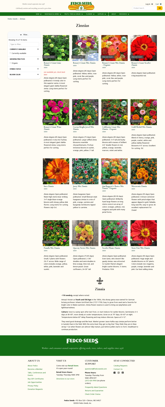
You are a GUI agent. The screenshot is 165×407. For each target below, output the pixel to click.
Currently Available (18, 49)
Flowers (89, 14)
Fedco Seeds (12, 19)
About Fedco (33, 365)
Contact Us (118, 369)
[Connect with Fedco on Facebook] (115, 372)
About (114, 14)
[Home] (81, 6)
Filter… (25, 34)
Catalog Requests (120, 365)
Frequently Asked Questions (96, 387)
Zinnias (22, 19)
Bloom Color (15, 74)
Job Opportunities (35, 382)
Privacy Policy (33, 386)
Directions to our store (65, 379)
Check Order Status (92, 394)
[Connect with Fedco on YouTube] (123, 372)
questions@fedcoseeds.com (96, 369)
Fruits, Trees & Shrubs (72, 14)
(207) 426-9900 (91, 380)
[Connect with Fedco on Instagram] (119, 372)
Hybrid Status (15, 69)
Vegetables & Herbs (52, 14)
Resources (123, 14)
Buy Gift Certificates (36, 379)
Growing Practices (17, 59)
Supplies (101, 14)
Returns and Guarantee (94, 390)
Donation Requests (35, 389)
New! (38, 14)
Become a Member (35, 369)
